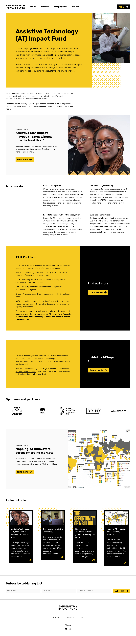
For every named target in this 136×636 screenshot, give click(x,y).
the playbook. (96, 370)
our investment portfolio (43, 311)
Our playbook (60, 6)
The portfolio (96, 292)
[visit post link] (30, 560)
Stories (75, 6)
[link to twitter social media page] (66, 629)
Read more (22, 159)
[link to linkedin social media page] (70, 629)
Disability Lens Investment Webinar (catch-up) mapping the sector (85, 533)
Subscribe (119, 591)
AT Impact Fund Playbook (59, 314)
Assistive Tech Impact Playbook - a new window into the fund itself (20, 533)
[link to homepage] (15, 6)
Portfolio (45, 6)
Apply (121, 7)
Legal (81, 617)
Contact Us (56, 617)
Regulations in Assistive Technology (53, 530)
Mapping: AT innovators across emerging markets (116, 532)
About (33, 6)
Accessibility (70, 617)
